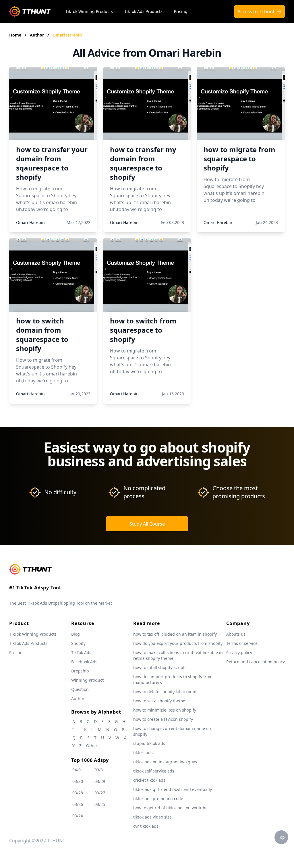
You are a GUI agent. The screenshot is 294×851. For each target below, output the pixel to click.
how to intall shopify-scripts (160, 667)
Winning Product (87, 680)
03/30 (77, 781)
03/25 (99, 804)
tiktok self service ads (153, 771)
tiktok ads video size (152, 817)
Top (281, 837)
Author (37, 35)
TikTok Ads (81, 652)
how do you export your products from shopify (178, 643)
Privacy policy (239, 652)
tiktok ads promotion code (158, 798)
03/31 (99, 770)
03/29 (99, 781)
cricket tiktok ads (149, 780)
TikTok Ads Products (143, 11)
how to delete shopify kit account (165, 691)
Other (91, 745)
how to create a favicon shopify (163, 719)
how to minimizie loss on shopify (164, 710)
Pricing (180, 11)
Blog (75, 634)
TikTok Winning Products (89, 11)
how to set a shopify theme (159, 701)
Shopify (78, 643)
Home (15, 35)
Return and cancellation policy (255, 661)
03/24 (77, 816)
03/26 (77, 804)
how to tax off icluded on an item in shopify (175, 634)
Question (80, 689)
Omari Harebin (67, 35)
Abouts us (235, 634)
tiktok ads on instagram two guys (165, 761)
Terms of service (242, 643)
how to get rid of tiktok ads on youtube (170, 807)
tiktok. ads (143, 752)
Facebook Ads (84, 661)
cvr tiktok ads (145, 826)
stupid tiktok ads (149, 743)
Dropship (80, 671)
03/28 (77, 793)
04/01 (77, 770)
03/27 (99, 793)
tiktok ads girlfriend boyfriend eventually (172, 789)
